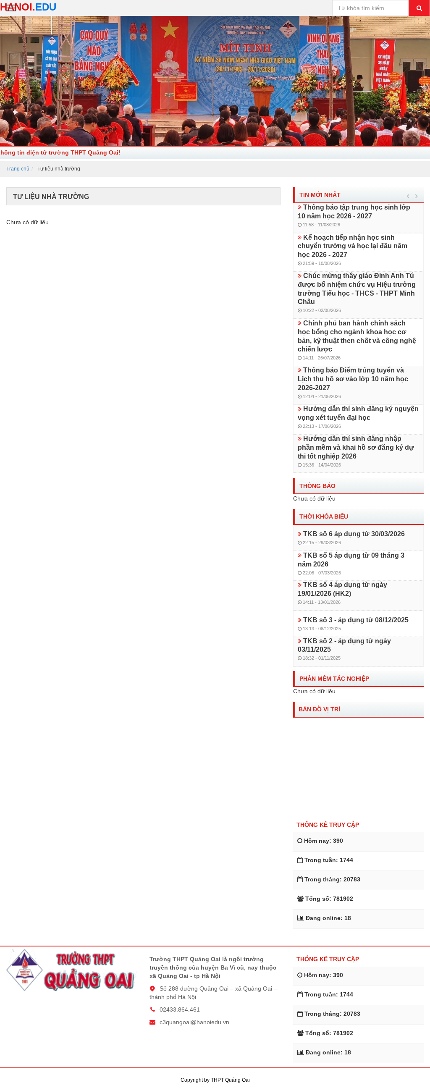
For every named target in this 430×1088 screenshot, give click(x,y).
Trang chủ (17, 169)
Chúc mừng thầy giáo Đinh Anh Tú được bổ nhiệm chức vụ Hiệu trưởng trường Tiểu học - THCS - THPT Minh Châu (357, 288)
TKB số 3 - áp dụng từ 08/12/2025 (355, 620)
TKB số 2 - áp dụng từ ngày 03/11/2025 (344, 645)
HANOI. (28, 7)
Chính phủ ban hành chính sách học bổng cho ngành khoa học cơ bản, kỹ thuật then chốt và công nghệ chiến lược (357, 336)
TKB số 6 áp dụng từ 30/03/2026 (353, 533)
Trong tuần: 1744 (328, 860)
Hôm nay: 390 (323, 840)
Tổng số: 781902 (329, 898)
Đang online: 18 (328, 918)
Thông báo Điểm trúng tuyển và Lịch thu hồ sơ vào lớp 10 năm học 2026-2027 (353, 379)
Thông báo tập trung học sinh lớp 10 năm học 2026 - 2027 (354, 212)
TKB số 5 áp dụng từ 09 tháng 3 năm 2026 (351, 560)
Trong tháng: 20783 (332, 879)
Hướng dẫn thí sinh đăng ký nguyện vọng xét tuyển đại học (358, 413)
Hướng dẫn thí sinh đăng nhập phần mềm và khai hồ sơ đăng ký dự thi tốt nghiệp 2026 (356, 447)
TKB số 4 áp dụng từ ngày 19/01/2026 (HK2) (342, 589)
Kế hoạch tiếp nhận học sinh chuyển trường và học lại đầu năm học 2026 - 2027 (352, 246)
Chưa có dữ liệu (27, 222)
